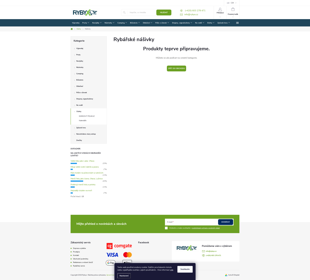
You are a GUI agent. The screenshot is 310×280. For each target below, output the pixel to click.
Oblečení (79, 86)
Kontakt (76, 255)
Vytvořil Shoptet (233, 275)
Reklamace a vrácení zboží (83, 262)
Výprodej (79, 48)
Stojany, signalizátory (84, 99)
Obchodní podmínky (80, 259)
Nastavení (124, 275)
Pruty (78, 55)
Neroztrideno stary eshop (86, 134)
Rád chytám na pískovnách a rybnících (87, 173)
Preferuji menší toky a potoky (83, 184)
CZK (232, 3)
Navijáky (79, 61)
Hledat (164, 12)
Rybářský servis (79, 266)
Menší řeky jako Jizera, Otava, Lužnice (87, 178)
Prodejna (76, 252)
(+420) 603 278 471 (213, 255)
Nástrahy (79, 67)
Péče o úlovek (81, 92)
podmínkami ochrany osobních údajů (206, 228)
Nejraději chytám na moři (81, 190)
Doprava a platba (79, 248)
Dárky (79, 111)
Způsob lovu (81, 128)
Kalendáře (82, 120)
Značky (79, 140)
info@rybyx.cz (211, 251)
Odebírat (225, 222)
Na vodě (79, 105)
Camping (79, 73)
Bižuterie (79, 80)
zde (171, 270)
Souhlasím (185, 269)
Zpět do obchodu (176, 68)
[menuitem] (76, 23)
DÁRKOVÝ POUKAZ (87, 116)
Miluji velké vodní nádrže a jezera (85, 167)
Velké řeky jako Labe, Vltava (82, 161)
